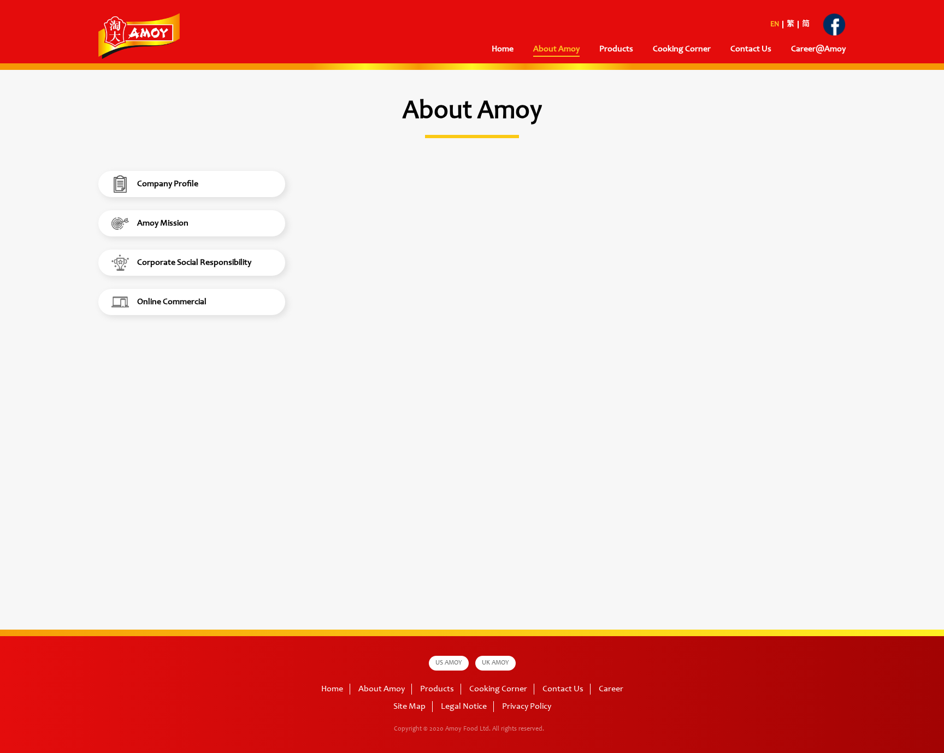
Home (503, 49)
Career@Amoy (818, 49)
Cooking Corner (498, 689)
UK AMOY (495, 663)
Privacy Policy (526, 706)
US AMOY (448, 663)
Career (611, 689)
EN (774, 24)
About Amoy (556, 49)
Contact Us (750, 49)
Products (437, 689)
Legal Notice (464, 706)
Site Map (409, 706)
